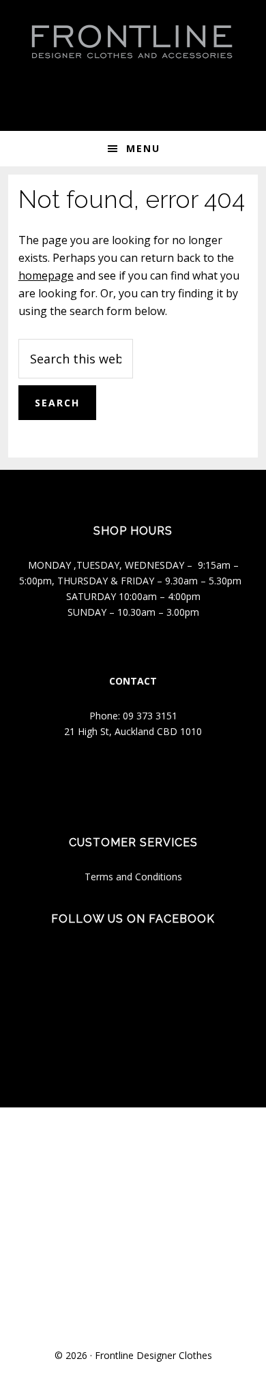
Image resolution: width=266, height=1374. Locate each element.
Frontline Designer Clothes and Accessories (133, 41)
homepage (46, 275)
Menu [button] (143, 148)
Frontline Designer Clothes (153, 1355)
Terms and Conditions (133, 876)
